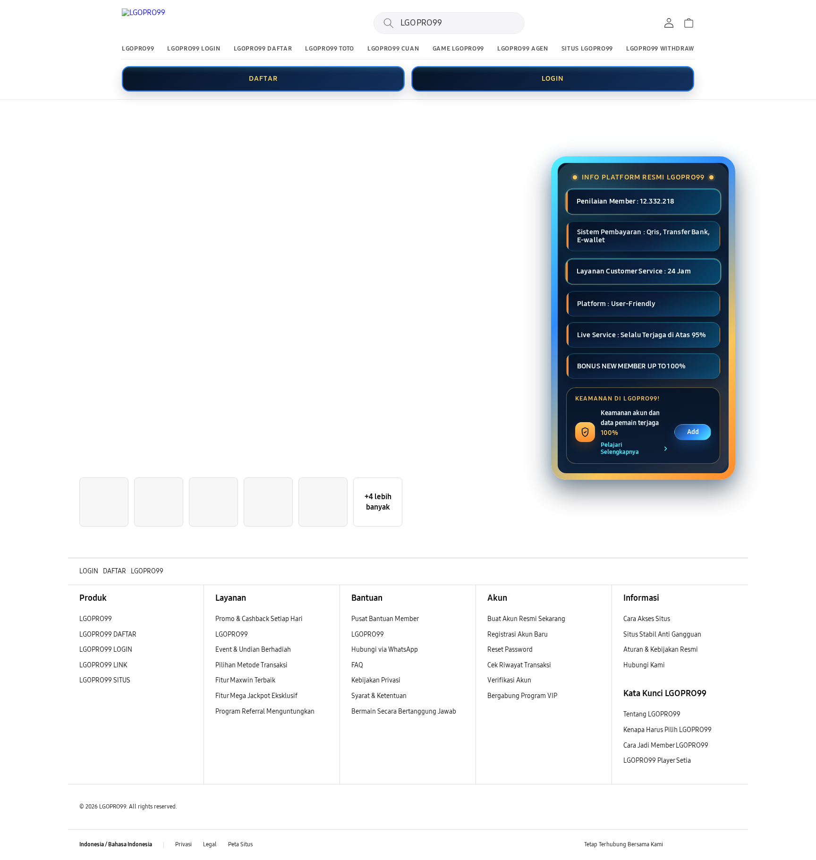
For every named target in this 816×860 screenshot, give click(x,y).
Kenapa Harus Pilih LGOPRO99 (667, 730)
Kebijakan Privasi (375, 680)
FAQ (357, 665)
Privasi (183, 844)
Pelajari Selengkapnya (620, 449)
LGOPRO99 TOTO (329, 48)
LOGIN (553, 78)
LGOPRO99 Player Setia (657, 761)
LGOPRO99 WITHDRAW (660, 48)
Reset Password (510, 650)
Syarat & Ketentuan (379, 696)
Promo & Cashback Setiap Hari (259, 619)
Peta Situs (240, 844)
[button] (76, 116)
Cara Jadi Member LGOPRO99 (665, 745)
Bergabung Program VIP (522, 696)
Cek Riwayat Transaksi (519, 665)
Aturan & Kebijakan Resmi (660, 650)
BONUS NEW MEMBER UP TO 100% (631, 366)
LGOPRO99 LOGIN (193, 48)
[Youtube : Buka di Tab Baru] (731, 845)
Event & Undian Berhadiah (253, 650)
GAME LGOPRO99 (458, 48)
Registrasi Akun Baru (517, 634)
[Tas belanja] (688, 23)
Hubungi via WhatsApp (384, 650)
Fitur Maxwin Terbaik (245, 680)
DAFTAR (263, 78)
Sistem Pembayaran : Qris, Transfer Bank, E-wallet (643, 236)
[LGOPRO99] (178, 23)
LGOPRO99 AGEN (522, 48)
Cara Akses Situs (646, 619)
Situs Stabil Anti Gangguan (662, 634)
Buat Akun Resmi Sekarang (526, 619)
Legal (210, 844)
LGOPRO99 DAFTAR (263, 48)
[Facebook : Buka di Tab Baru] (675, 845)
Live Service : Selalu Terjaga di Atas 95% (641, 335)
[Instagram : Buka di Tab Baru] (712, 845)
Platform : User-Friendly (616, 303)
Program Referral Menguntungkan (264, 711)
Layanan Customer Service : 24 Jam (634, 271)
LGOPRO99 (138, 48)
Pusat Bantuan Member (385, 619)
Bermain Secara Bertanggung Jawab (403, 711)
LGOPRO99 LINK (103, 665)
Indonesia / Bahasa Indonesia (115, 844)
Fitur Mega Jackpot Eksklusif (256, 696)
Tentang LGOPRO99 (651, 714)
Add (693, 432)
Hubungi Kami (644, 665)
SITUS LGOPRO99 (587, 48)
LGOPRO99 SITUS (104, 680)
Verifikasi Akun (509, 680)
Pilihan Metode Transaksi (251, 665)
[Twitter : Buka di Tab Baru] (694, 845)
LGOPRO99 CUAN (393, 48)
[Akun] (668, 23)
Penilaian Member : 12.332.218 (625, 201)
